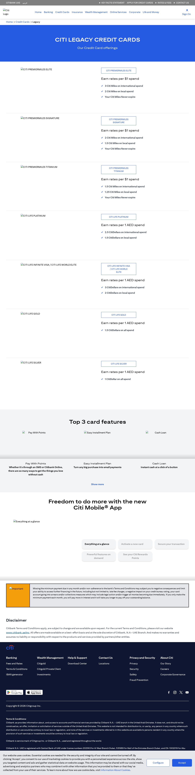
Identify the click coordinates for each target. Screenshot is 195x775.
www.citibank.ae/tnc (17, 632)
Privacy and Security (142, 657)
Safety (133, 674)
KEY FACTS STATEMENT (112, 3)
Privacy (134, 663)
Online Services (118, 12)
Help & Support (77, 657)
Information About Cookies (115, 770)
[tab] (48, 12)
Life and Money (151, 12)
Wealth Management (96, 12)
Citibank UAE (13, 3)
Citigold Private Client (49, 669)
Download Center (77, 663)
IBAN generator (14, 674)
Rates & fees (164, 3)
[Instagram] (175, 692)
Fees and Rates (14, 663)
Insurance (77, 12)
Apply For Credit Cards (140, 3)
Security (134, 669)
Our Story (165, 663)
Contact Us (182, 3)
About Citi (166, 657)
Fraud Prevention (139, 680)
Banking (48, 12)
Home (38, 12)
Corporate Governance (172, 674)
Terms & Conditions (16, 669)
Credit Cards (62, 12)
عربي (25, 3)
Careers (164, 669)
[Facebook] (169, 692)
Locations (104, 663)
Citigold (41, 663)
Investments (44, 674)
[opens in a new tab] (14, 692)
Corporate (134, 12)
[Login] (187, 10)
